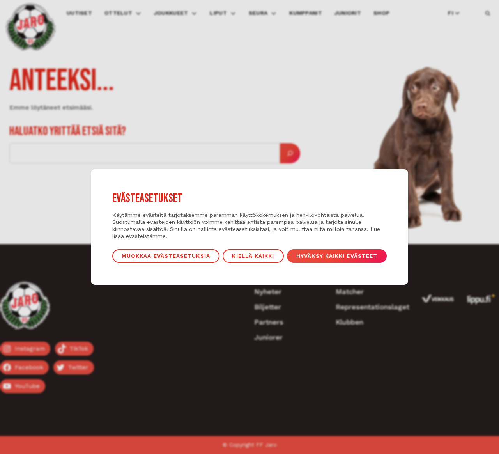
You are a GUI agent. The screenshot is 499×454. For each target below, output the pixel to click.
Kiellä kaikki (253, 256)
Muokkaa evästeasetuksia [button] (166, 256)
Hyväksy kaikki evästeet (336, 256)
